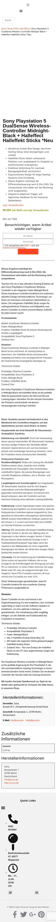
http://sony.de (11, 782)
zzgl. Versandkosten (13, 205)
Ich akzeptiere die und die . (21, 246)
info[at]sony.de (33, 720)
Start (3, 28)
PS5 (16, 28)
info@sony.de (17, 720)
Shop (10, 28)
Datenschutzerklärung (14, 247)
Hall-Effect (25, 28)
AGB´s (27, 245)
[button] (21, 11)
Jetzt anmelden (28, 251)
